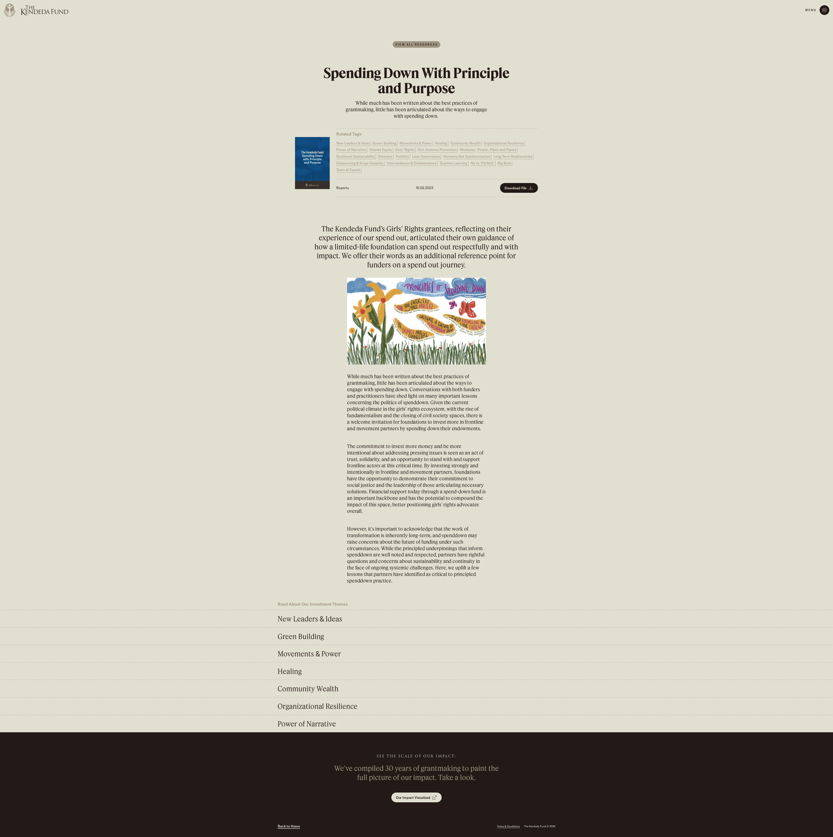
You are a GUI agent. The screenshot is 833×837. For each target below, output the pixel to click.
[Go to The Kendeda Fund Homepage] (37, 10)
